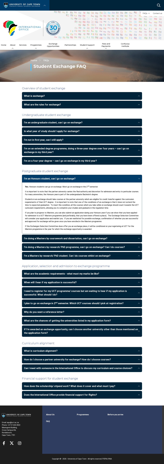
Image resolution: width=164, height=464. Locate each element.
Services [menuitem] (23, 45)
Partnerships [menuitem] (70, 45)
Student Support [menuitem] (87, 45)
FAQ (48, 421)
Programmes (83, 414)
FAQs (145, 13)
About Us (50, 414)
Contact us (157, 13)
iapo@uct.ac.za (13, 422)
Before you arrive (115, 414)
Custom (19, 443)
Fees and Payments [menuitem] (106, 45)
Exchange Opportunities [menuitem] (53, 45)
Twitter (12, 443)
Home (33, 60)
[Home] (22, 5)
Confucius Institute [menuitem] (125, 45)
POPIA (104, 459)
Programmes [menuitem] (36, 45)
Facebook (4, 443)
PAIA (110, 459)
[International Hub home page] (32, 28)
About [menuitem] (12, 45)
